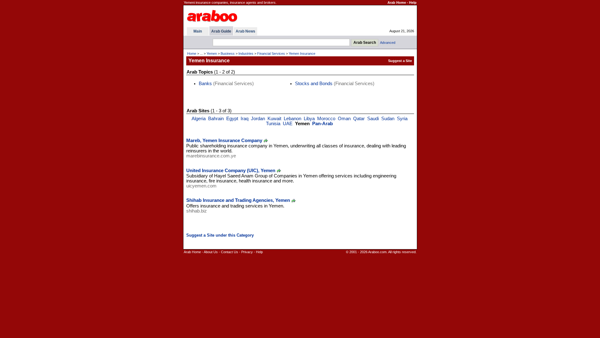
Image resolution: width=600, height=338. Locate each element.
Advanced (387, 42)
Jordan (258, 118)
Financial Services (271, 53)
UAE (287, 123)
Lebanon (292, 118)
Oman (344, 118)
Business (228, 53)
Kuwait (274, 118)
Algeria (199, 118)
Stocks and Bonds (313, 83)
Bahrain (216, 118)
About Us (211, 252)
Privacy (247, 252)
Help (413, 2)
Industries (245, 53)
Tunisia (273, 123)
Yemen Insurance (302, 53)
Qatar (359, 118)
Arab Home (397, 2)
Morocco (326, 118)
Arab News (245, 31)
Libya (309, 118)
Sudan (387, 118)
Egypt (232, 118)
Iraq (244, 118)
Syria (402, 118)
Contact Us (229, 252)
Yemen (212, 53)
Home (191, 53)
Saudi (373, 118)
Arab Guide (221, 31)
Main (197, 31)
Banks (205, 83)
